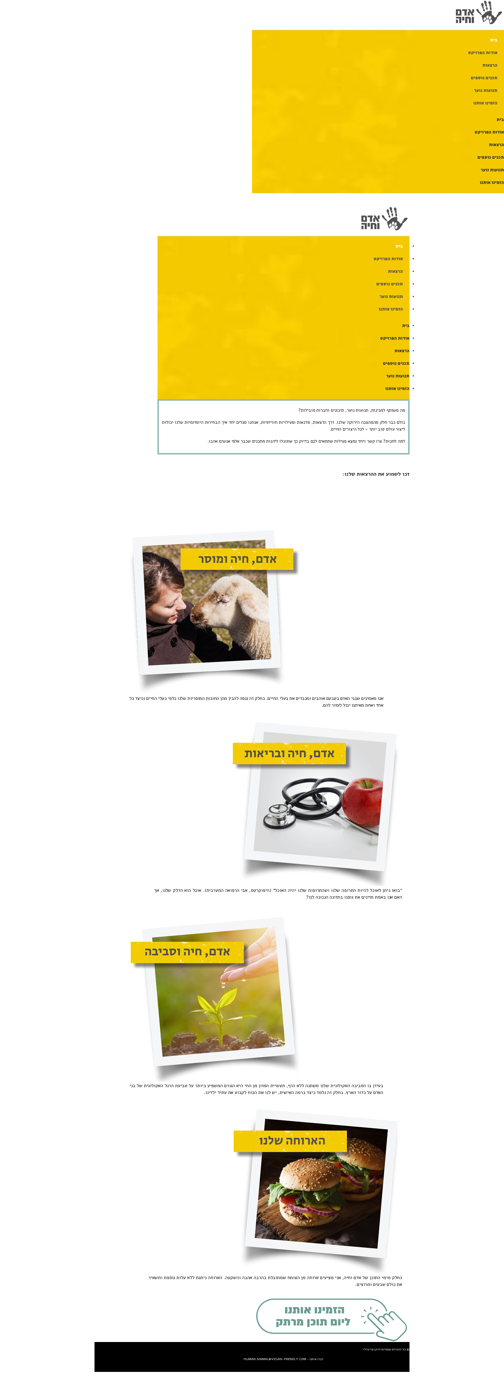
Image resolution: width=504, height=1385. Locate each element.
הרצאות (489, 65)
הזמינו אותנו (485, 103)
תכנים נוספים (484, 78)
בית (493, 40)
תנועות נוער (485, 91)
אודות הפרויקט (482, 53)
